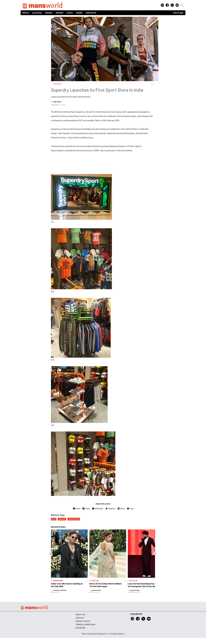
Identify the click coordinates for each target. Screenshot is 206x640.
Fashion (25, 12)
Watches (59, 12)
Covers (70, 12)
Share (78, 508)
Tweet (87, 508)
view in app (178, 12)
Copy (132, 508)
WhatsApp (99, 508)
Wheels (79, 12)
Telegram (111, 508)
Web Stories (91, 12)
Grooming (37, 12)
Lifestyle (48, 12)
